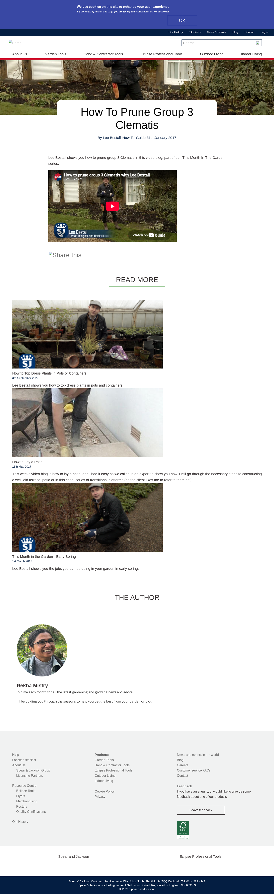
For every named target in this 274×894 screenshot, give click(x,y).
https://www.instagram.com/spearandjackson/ (67, 866)
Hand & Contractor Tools (103, 54)
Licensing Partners (29, 775)
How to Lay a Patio (27, 462)
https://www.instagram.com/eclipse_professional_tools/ (207, 866)
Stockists (195, 32)
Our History (175, 32)
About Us (19, 54)
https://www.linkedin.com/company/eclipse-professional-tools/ (219, 866)
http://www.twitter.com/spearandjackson (54, 866)
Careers (182, 765)
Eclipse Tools (25, 791)
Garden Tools (55, 54)
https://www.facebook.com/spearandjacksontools (42, 866)
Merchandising (26, 801)
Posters (21, 806)
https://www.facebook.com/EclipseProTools (181, 866)
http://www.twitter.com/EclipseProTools (194, 866)
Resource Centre (24, 785)
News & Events (216, 32)
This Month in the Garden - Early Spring (44, 557)
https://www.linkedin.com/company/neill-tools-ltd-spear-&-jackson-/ (80, 866)
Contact (249, 32)
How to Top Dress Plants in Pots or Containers (49, 373)
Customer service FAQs (194, 770)
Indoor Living (251, 54)
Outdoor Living (211, 54)
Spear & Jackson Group (33, 770)
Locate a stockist (24, 760)
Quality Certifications (31, 811)
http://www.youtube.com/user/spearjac (92, 866)
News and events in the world (198, 754)
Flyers (20, 796)
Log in (265, 32)
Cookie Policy (105, 791)
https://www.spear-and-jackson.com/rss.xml (105, 866)
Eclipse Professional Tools (162, 54)
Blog (235, 32)
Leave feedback (201, 810)
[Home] (15, 43)
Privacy (100, 796)
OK (182, 20)
